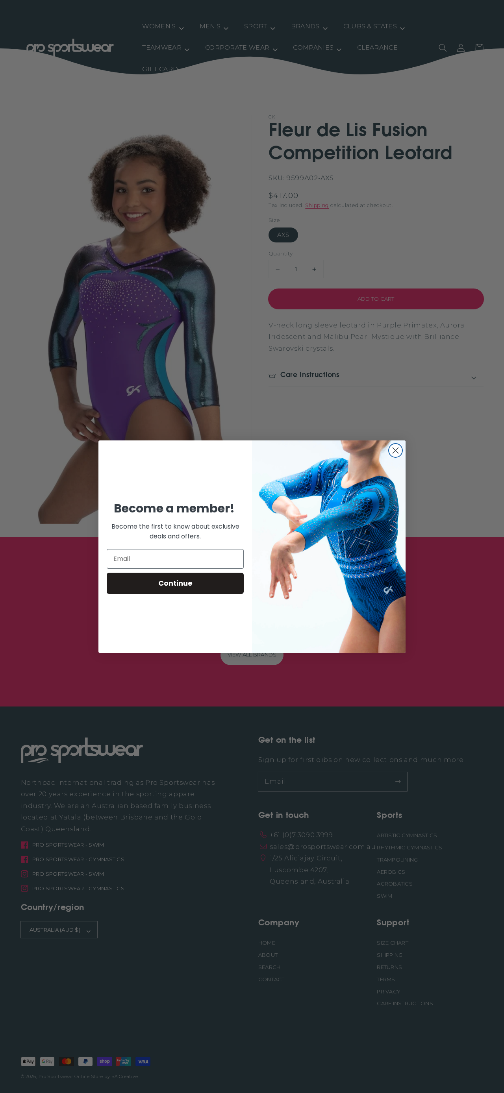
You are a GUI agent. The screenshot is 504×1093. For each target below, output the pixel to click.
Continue (175, 583)
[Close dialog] (395, 450)
